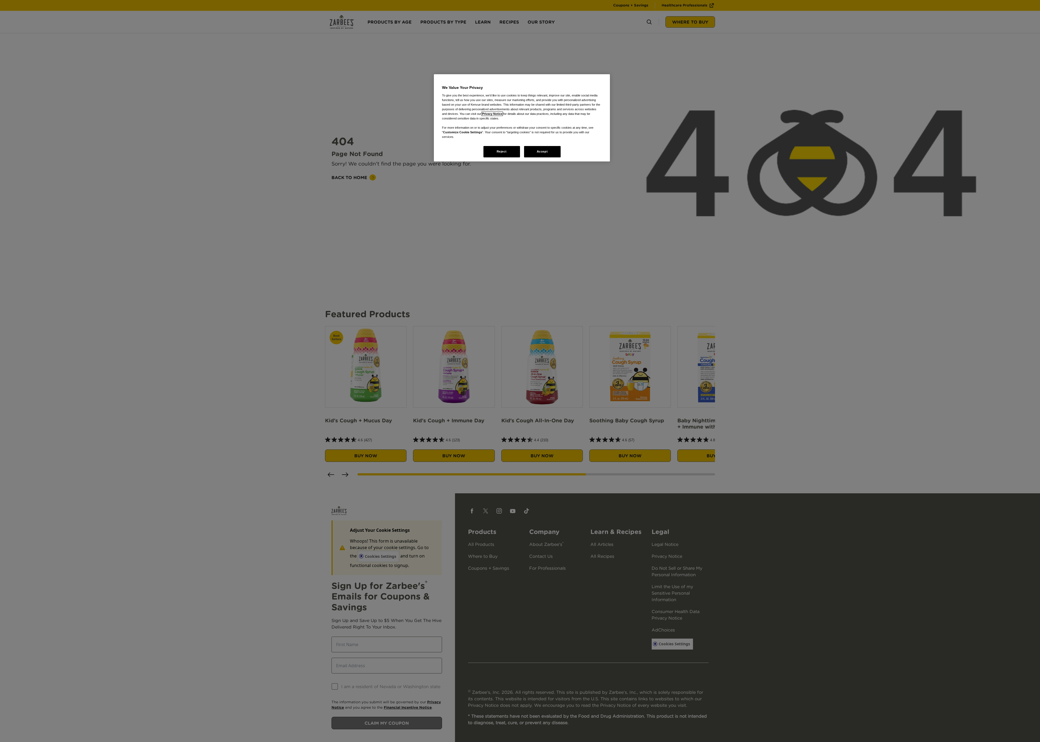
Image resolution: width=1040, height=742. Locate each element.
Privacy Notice (492, 113)
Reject (501, 151)
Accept (542, 151)
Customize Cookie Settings (462, 132)
